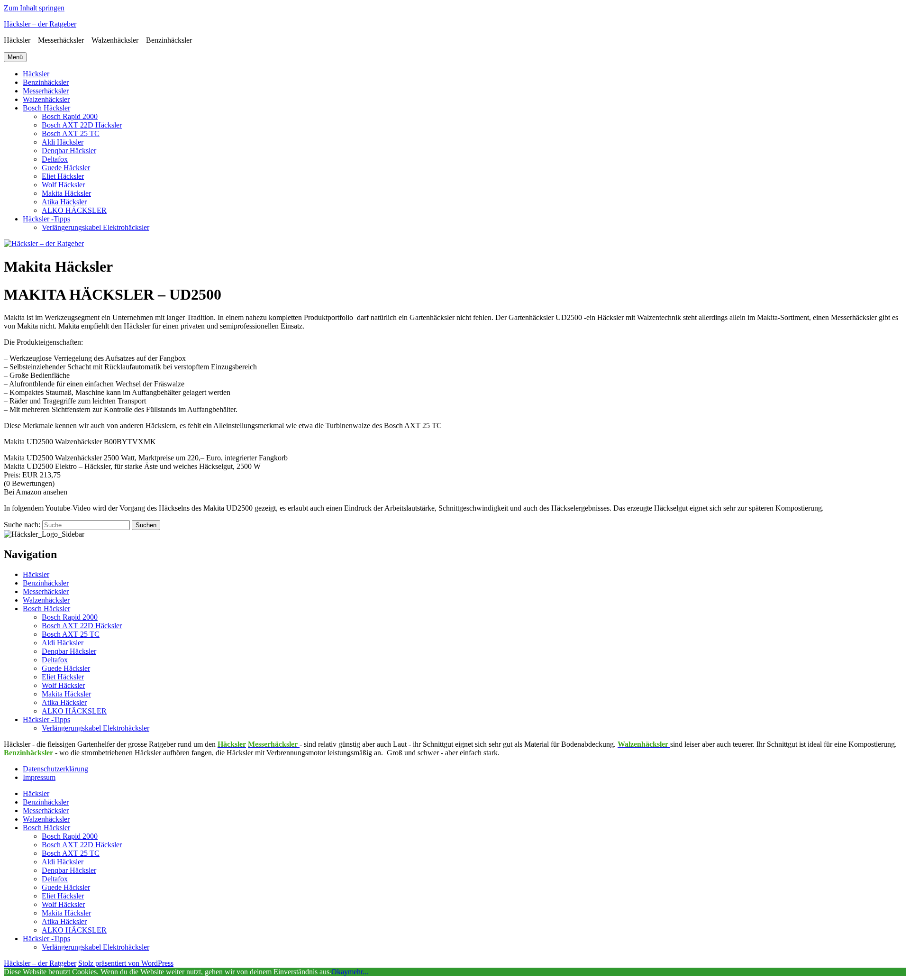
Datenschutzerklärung (55, 769)
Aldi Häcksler (62, 142)
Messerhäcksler (46, 91)
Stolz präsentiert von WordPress (125, 963)
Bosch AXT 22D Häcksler (82, 125)
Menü (15, 57)
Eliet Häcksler (63, 176)
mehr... (358, 972)
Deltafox (55, 159)
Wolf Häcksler (63, 185)
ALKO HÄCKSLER (74, 210)
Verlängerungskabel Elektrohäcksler (95, 227)
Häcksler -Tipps (46, 219)
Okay (339, 972)
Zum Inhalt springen (34, 8)
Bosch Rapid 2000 (70, 116)
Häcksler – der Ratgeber (40, 24)
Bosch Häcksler (46, 108)
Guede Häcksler (66, 168)
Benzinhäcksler (46, 82)
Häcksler (36, 74)
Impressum (39, 777)
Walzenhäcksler (46, 99)
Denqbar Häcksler (69, 151)
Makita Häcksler (66, 193)
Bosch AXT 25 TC (71, 133)
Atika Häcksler (64, 202)
